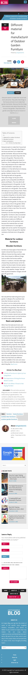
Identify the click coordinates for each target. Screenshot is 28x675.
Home (26, 13)
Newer (14, 122)
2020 (5, 28)
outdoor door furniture (8, 417)
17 (5, 24)
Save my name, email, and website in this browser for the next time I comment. (12, 563)
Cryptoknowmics (19, 670)
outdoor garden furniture (9, 419)
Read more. (14, 364)
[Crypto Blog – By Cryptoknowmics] (4, 3)
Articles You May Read (14, 143)
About (18, 425)
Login (22, 590)
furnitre (9, 414)
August (5, 27)
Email (4, 550)
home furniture (18, 414)
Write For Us (14, 594)
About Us (14, 590)
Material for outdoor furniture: (12, 137)
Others (17, 93)
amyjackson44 (20, 52)
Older (14, 118)
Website (4, 556)
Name (4, 544)
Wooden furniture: (9, 139)
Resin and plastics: (8, 141)
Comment (5, 568)
